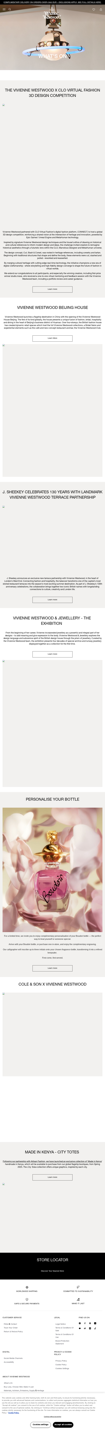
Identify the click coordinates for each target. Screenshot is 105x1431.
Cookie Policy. (13, 1413)
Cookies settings (40, 1425)
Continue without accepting (52, 1416)
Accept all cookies (63, 1425)
